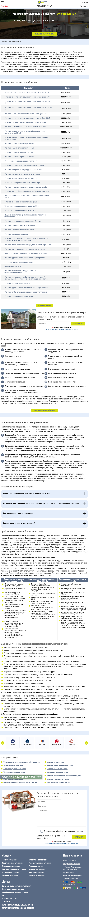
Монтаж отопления (36, 876)
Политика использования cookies (18, 908)
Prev (2, 743)
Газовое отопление (9, 860)
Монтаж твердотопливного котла (60, 765)
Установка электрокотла (13, 765)
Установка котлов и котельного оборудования (21, 762)
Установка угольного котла (57, 772)
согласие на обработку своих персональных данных (62, 329)
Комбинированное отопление (14, 869)
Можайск (4, 6)
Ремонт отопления (36, 872)
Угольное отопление (10, 876)
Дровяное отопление (10, 872)
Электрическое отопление (12, 863)
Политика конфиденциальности (17, 905)
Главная (4, 41)
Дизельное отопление (11, 866)
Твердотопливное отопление (40, 863)
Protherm (56, 744)
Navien (42, 744)
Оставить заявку (44, 306)
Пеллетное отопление (38, 860)
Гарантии (6, 902)
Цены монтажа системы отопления (16, 886)
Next (86, 743)
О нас (4, 895)
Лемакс (71, 744)
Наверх (84, 2)
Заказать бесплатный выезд (44, 410)
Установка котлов (36, 866)
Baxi (13, 744)
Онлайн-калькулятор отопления (15, 892)
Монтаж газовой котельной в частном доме (64, 776)
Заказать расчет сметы (44, 34)
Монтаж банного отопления (58, 779)
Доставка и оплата (11, 899)
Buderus (27, 744)
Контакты (84, 6)
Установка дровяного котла (14, 772)
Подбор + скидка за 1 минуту (21, 777)
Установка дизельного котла (14, 769)
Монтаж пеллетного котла (57, 769)
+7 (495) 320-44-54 (44, 6)
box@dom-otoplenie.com (71, 864)
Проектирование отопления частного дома (20, 782)
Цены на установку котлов (13, 889)
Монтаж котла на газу (55, 762)
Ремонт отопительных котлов (58, 782)
